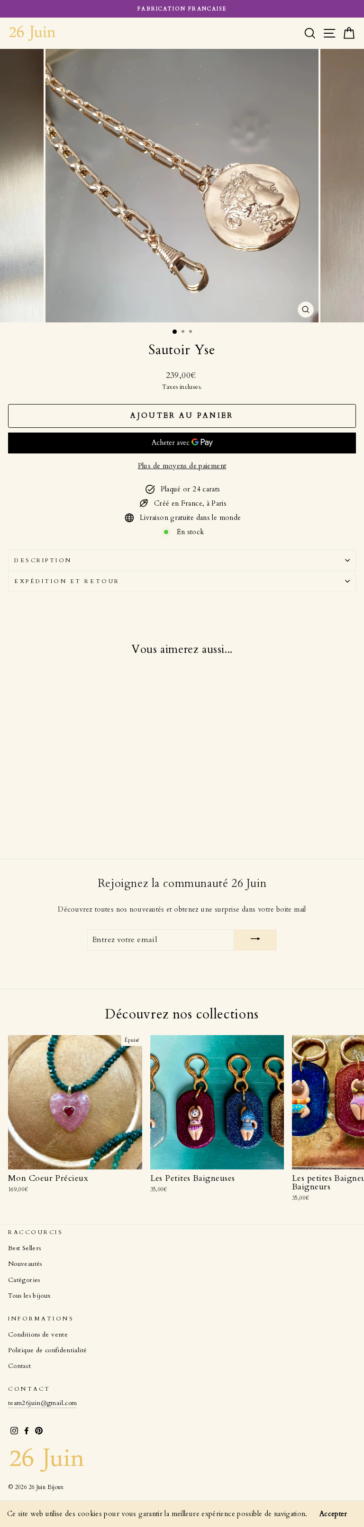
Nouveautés (25, 1264)
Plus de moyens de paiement (182, 466)
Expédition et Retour (67, 581)
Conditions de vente (38, 1334)
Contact (19, 1366)
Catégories (24, 1280)
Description (43, 560)
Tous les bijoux (29, 1295)
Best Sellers (24, 1248)
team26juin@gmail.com (42, 1403)
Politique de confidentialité (47, 1350)
